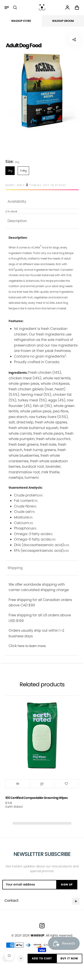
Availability (17, 201)
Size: (12, 161)
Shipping (15, 567)
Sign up (67, 884)
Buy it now (69, 958)
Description (17, 220)
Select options (42, 783)
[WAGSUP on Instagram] (42, 925)
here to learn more (32, 646)
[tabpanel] (42, 90)
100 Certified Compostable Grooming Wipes (36, 798)
